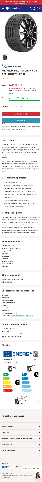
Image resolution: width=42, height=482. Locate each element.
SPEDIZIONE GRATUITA (16, 88)
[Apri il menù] (3, 8)
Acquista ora (21, 120)
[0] (38, 8)
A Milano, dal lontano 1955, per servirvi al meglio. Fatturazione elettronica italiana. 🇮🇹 (21, 2)
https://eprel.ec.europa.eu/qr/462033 (22, 315)
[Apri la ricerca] (31, 8)
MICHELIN (5, 78)
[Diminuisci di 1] (11, 107)
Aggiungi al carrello (21, 114)
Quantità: (5, 106)
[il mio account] (34, 8)
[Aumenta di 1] (21, 107)
